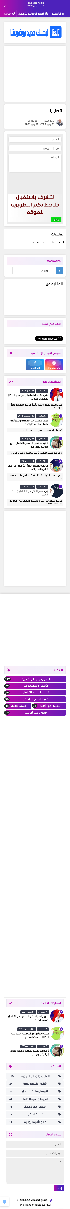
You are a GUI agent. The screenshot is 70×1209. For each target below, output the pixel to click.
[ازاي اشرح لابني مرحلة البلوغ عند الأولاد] (56, 491)
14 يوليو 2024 (27, 487)
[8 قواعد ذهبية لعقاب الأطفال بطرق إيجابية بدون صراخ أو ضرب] (56, 443)
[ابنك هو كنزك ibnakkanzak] (35, 7)
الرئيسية (56, 13)
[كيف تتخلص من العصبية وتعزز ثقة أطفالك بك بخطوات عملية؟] (56, 420)
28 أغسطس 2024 (26, 416)
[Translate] (59, 270)
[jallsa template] (51, 1200)
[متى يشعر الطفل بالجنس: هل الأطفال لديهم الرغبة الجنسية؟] (56, 395)
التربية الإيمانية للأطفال (31, 13)
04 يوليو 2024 (27, 461)
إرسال (59, 1188)
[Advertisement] (35, 73)
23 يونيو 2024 (27, 391)
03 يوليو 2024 (27, 439)
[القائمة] (64, 5)
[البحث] (6, 5)
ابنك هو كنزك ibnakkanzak (35, 1204)
